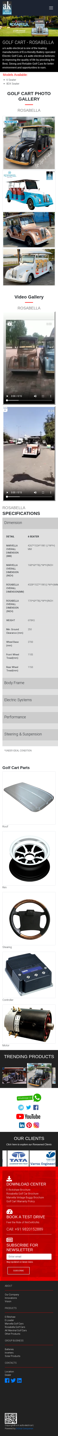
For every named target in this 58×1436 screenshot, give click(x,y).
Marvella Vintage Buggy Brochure (25, 1197)
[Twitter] (13, 1381)
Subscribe (18, 1270)
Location (9, 1371)
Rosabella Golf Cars (15, 1327)
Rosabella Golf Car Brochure (22, 1193)
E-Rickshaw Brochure (18, 1189)
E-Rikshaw (10, 1317)
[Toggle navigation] (51, 8)
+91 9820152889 (29, 1229)
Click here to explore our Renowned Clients (29, 1144)
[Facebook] (7, 1381)
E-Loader (9, 1320)
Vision (8, 1301)
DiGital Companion (24, 1428)
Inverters (9, 1352)
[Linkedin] (19, 1381)
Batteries (9, 1349)
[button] (4, 26)
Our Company (12, 1294)
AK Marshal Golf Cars (16, 1330)
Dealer (8, 1375)
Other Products (12, 1334)
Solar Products (12, 1356)
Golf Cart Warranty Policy (20, 1201)
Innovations (11, 1298)
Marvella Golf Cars (14, 1323)
